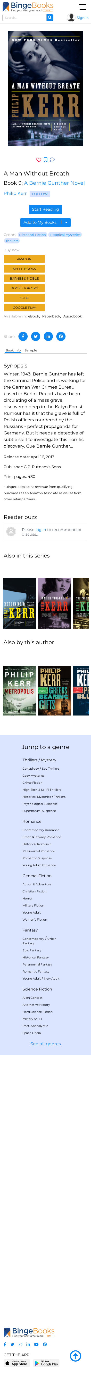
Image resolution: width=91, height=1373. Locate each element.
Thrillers (12, 241)
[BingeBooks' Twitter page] (12, 1344)
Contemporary (33, 938)
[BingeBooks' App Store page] (17, 1363)
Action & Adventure (37, 884)
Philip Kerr (15, 193)
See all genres (45, 1044)
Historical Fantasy (36, 957)
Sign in (83, 18)
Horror (28, 898)
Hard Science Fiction (38, 1012)
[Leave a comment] (52, 159)
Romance (32, 821)
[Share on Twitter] (35, 336)
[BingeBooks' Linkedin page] (28, 1344)
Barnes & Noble (24, 278)
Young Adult (32, 912)
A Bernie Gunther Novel (54, 183)
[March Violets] (54, 596)
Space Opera (32, 1033)
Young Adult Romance (39, 865)
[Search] (49, 17)
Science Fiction (37, 989)
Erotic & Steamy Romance (42, 837)
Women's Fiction (35, 919)
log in (40, 529)
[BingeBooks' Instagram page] (20, 1344)
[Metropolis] (19, 683)
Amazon (24, 259)
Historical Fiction (32, 235)
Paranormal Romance (39, 851)
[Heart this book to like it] (38, 159)
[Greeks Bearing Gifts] (54, 683)
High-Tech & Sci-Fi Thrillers (42, 789)
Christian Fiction (35, 891)
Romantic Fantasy (36, 971)
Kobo (24, 298)
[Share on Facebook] (23, 336)
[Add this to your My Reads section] (45, 160)
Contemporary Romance (41, 830)
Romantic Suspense (37, 858)
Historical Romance (37, 844)
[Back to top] (75, 1356)
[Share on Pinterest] (61, 336)
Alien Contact (32, 997)
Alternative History (36, 1005)
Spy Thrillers (50, 768)
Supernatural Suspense (39, 811)
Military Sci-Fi (32, 1019)
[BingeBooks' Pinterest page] (45, 1344)
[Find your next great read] (27, 7)
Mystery (48, 760)
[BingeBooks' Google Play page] (46, 1363)
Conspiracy (31, 768)
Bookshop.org (24, 288)
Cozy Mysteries (33, 775)
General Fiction (37, 876)
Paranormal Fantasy (37, 964)
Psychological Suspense (40, 804)
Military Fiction (33, 905)
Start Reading (45, 209)
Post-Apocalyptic (35, 1026)
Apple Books (24, 269)
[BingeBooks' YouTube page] (36, 1344)
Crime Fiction (32, 782)
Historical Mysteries (65, 235)
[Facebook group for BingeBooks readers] (5, 1344)
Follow (40, 194)
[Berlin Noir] (19, 596)
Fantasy (30, 930)
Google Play (24, 307)
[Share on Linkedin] (48, 336)
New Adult (51, 978)
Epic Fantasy (32, 950)
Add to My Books (41, 222)
